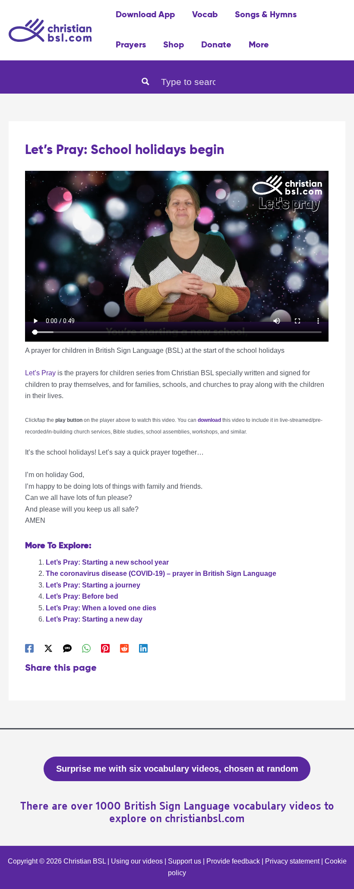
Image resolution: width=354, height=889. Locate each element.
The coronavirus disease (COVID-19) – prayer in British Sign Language (161, 573)
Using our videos (137, 861)
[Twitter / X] (48, 648)
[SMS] (67, 648)
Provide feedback (233, 861)
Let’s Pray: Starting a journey (93, 585)
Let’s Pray (40, 373)
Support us (184, 861)
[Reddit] (124, 648)
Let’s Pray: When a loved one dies (101, 608)
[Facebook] (29, 648)
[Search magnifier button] (145, 81)
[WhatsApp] (86, 648)
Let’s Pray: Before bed (82, 596)
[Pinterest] (105, 648)
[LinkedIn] (143, 648)
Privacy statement (292, 861)
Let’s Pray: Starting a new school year (107, 562)
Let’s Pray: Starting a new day (94, 619)
